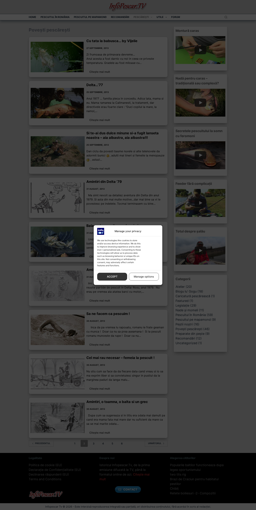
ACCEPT (112, 276)
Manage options (144, 276)
